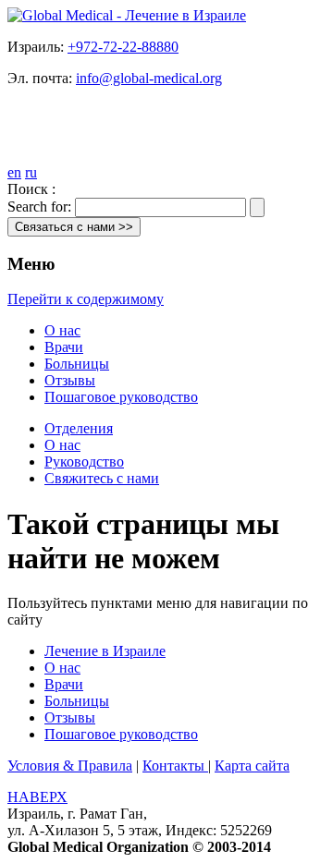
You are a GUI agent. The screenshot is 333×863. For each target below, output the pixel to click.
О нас (62, 330)
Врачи (63, 347)
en (14, 172)
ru (31, 172)
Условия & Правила (69, 765)
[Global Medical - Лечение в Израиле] (126, 15)
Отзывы (69, 380)
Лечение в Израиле (105, 651)
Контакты (175, 765)
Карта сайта (252, 765)
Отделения (78, 428)
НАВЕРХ (37, 797)
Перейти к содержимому (85, 299)
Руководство (84, 461)
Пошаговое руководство (121, 397)
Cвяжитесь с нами (101, 478)
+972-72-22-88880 (123, 47)
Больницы (76, 363)
